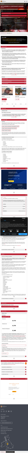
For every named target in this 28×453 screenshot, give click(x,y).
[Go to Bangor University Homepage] (3, 1)
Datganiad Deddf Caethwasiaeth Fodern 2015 (6, 428)
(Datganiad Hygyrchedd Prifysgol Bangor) (6, 430)
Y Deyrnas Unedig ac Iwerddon (6, 316)
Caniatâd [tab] (5, 220)
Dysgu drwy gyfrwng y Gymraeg (11, 364)
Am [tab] (23, 220)
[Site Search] (26, 1)
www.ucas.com (19, 245)
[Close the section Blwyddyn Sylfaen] (14, 308)
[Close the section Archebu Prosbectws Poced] (14, 398)
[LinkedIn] (11, 411)
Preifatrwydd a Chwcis (4, 433)
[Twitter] (1, 411)
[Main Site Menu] (25, 1)
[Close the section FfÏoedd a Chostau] (14, 358)
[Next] (12, 104)
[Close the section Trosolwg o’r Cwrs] (14, 106)
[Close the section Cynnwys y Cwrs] (14, 165)
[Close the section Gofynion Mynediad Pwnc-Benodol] (14, 247)
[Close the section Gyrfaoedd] (14, 300)
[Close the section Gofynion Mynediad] (14, 251)
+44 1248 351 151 (3, 417)
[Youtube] (9, 411)
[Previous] (2, 104)
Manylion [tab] (14, 220)
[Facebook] (4, 411)
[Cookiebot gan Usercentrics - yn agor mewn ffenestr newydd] (22, 218)
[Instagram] (6, 411)
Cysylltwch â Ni (3, 418)
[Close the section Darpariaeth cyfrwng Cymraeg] (14, 376)
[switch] (11, 231)
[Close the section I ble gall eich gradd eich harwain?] (14, 296)
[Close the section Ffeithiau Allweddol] (14, 192)
